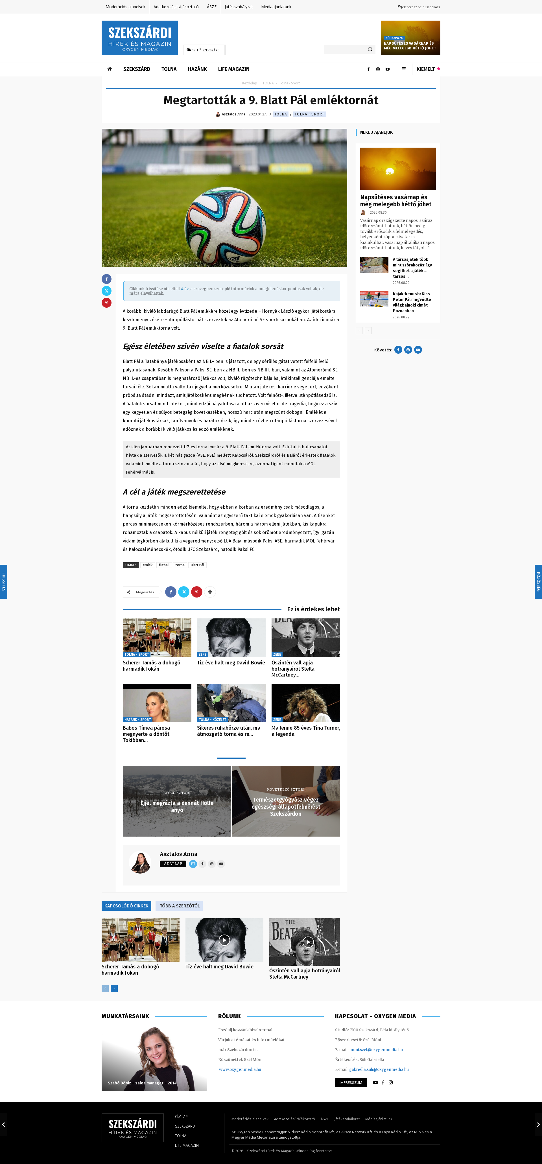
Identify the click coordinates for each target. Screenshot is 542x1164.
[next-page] (114, 988)
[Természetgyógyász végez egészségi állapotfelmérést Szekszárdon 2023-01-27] (538, 1124)
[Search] (370, 49)
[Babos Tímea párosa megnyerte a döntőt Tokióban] (157, 703)
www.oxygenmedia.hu (240, 1069)
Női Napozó (394, 38)
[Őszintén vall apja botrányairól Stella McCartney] (306, 637)
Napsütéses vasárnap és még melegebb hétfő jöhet (410, 45)
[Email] (193, 864)
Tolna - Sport (309, 114)
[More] (210, 592)
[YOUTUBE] (375, 1082)
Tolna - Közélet (212, 720)
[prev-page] (105, 988)
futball (164, 565)
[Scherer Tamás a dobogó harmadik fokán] (157, 637)
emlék (148, 565)
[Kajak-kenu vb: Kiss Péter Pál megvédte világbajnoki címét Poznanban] (374, 299)
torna (180, 565)
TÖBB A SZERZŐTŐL (180, 906)
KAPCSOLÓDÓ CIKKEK (126, 906)
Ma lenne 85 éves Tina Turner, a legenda (306, 731)
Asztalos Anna (178, 854)
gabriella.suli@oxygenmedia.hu (379, 1069)
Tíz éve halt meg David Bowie (231, 663)
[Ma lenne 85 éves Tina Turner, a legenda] (306, 703)
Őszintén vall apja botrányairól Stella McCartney (304, 974)
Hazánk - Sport (137, 720)
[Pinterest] (196, 592)
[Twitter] (183, 592)
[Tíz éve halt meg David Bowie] (231, 637)
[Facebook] (368, 69)
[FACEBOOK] (383, 1082)
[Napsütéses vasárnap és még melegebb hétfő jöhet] (398, 169)
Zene (202, 655)
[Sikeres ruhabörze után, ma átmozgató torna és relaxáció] (231, 703)
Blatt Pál (197, 565)
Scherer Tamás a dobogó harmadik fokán (151, 666)
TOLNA (268, 83)
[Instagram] (378, 69)
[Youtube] (387, 69)
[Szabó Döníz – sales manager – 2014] (154, 1058)
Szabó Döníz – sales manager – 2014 (142, 1083)
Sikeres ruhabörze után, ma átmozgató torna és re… (228, 731)
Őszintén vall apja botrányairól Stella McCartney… (293, 669)
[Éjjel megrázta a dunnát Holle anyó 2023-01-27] (3, 1124)
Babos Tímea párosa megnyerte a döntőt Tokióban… (146, 734)
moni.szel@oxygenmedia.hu (376, 1049)
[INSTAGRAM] (390, 1082)
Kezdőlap (249, 83)
